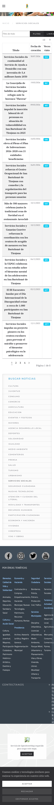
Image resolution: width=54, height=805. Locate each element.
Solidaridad (16, 439)
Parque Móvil (36, 646)
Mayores (13, 423)
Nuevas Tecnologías (21, 491)
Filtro (37, 34)
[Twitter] (33, 556)
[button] (3, 6)
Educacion (15, 412)
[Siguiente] (29, 363)
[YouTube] (45, 556)
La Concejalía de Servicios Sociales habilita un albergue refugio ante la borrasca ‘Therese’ (15, 90)
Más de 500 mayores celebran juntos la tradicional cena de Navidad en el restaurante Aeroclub (16, 211)
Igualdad (14, 444)
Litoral (34, 666)
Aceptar (27, 754)
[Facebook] (8, 556)
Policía (34, 593)
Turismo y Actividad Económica (48, 604)
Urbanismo (15, 475)
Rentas (26, 620)
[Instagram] (21, 556)
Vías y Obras (16, 536)
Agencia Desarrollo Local (25, 428)
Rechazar (27, 791)
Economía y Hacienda (21, 520)
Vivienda (13, 526)
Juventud (14, 391)
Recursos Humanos (20, 510)
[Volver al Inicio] (27, 6)
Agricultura (16, 407)
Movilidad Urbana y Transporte (35, 673)
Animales (6, 597)
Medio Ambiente (18, 449)
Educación (7, 604)
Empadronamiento (22, 597)
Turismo (13, 470)
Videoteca (14, 531)
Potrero (34, 597)
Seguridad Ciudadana (21, 486)
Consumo (14, 396)
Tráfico (38, 604)
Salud (12, 465)
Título (15, 50)
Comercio (14, 402)
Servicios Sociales (20, 481)
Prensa (12, 460)
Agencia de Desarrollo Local (48, 618)
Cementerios (16, 454)
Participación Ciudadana (24, 515)
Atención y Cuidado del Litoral (23, 498)
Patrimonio (19, 612)
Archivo (17, 634)
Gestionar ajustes (27, 799)
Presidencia (19, 627)
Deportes (14, 433)
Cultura (13, 386)
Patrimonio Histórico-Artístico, (7, 658)
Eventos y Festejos (20, 418)
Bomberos (35, 589)
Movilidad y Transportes (24, 505)
